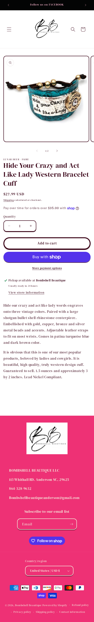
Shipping (8, 200)
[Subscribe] (71, 524)
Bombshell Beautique (28, 605)
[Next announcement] (86, 5)
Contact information (72, 612)
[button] (9, 29)
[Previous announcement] (8, 5)
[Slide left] (37, 151)
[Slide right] (57, 151)
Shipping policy (45, 612)
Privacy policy (22, 612)
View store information (26, 292)
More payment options (47, 268)
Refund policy (80, 605)
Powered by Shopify (55, 605)
